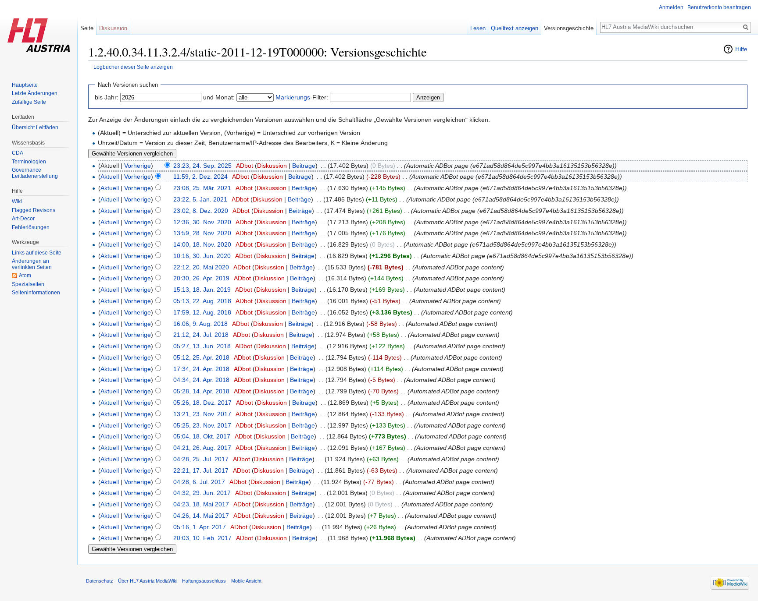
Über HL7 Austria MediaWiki (147, 580)
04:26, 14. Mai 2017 (201, 515)
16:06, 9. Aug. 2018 (200, 323)
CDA (17, 153)
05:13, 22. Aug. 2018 (202, 300)
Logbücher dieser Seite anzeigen (133, 67)
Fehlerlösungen (31, 227)
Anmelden (671, 7)
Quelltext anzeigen (514, 28)
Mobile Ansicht (246, 580)
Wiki (17, 201)
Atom (25, 275)
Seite (86, 28)
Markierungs (292, 97)
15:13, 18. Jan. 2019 (202, 289)
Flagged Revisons (33, 210)
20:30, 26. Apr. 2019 (201, 278)
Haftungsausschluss (204, 580)
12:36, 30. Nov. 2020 (202, 222)
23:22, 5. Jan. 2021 (200, 199)
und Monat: (219, 97)
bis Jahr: (106, 97)
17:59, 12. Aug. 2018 (202, 312)
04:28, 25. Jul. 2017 (201, 459)
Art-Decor (23, 219)
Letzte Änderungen (34, 93)
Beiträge (303, 165)
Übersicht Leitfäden (35, 127)
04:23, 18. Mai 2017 (201, 504)
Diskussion (272, 165)
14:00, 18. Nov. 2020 (202, 244)
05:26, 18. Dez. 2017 (202, 402)
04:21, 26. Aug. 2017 (202, 447)
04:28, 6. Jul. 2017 (199, 481)
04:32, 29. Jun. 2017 (202, 492)
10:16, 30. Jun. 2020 (202, 255)
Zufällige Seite (29, 102)
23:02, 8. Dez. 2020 (200, 210)
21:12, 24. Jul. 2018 (201, 334)
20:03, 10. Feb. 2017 (202, 537)
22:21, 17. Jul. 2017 (201, 470)
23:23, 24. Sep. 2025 (202, 165)
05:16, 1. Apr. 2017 (199, 526)
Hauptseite (25, 85)
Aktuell (109, 176)
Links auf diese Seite (36, 253)
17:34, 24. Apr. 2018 (201, 368)
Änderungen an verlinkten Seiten (32, 264)
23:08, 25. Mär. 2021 (202, 187)
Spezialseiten (28, 284)
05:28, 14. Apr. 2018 (201, 391)
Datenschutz (99, 580)
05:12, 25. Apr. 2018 (201, 357)
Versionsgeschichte (569, 28)
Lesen (478, 28)
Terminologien (29, 162)
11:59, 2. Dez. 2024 (200, 176)
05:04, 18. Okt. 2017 (201, 436)
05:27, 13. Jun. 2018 (202, 346)
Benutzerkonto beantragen (719, 7)
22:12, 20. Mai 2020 (201, 267)
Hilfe (741, 49)
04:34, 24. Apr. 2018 (201, 379)
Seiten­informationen (36, 293)
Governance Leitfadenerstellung (35, 173)
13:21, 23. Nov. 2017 (202, 413)
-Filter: (301, 97)
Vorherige (137, 165)
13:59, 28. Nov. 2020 (202, 233)
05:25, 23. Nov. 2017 (202, 425)
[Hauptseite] (39, 35)
